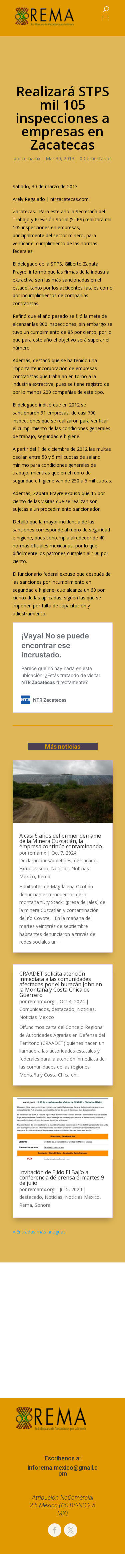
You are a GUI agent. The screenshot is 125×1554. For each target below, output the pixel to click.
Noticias (60, 868)
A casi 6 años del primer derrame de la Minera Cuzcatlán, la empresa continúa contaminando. (61, 841)
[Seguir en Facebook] (54, 1530)
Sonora (42, 1205)
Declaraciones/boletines (45, 860)
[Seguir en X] (70, 1530)
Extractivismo (33, 868)
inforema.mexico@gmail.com (63, 1470)
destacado (85, 860)
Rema (44, 876)
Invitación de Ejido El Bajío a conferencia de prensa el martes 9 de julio (61, 1177)
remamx (31, 158)
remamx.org (41, 1001)
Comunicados (34, 1009)
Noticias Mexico (36, 1017)
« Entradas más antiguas (39, 1231)
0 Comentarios (96, 158)
